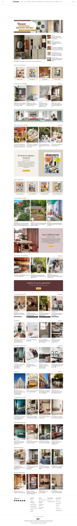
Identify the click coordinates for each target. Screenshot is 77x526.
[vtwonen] (16, 1)
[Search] (74, 1)
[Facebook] (16, 500)
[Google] (14, 500)
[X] (24, 500)
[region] (38, 96)
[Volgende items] (26, 84)
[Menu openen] (2, 1)
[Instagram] (18, 500)
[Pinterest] (22, 500)
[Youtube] (20, 500)
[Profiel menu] (72, 1)
